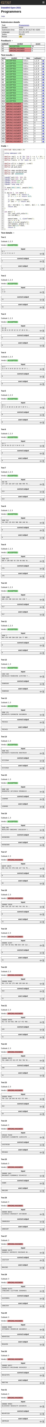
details (43, 61)
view (41, 253)
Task (3, 16)
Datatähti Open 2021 (11, 8)
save (43, 253)
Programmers (24, 25)
